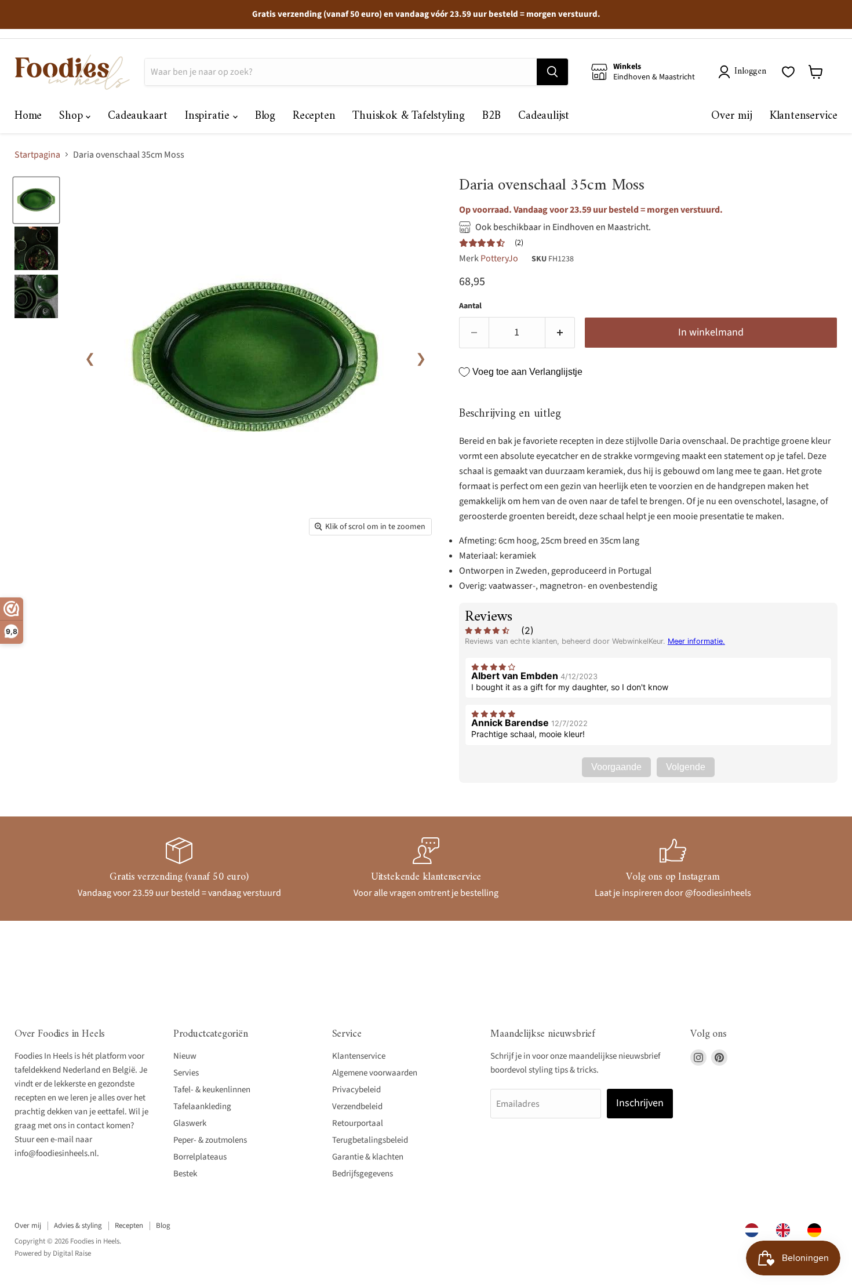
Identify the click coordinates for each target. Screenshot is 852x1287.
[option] (786, 1230)
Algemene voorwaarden (374, 1073)
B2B (491, 116)
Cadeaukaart (138, 116)
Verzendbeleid (357, 1106)
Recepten (314, 116)
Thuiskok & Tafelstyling (408, 116)
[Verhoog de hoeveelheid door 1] (560, 333)
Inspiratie (209, 116)
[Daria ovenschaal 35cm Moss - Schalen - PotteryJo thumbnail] (36, 200)
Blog (265, 116)
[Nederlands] (754, 1230)
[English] (786, 1230)
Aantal (470, 306)
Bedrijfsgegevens (362, 1174)
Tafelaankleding (202, 1106)
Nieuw (184, 1056)
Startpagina (37, 155)
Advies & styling (78, 1225)
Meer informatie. (696, 641)
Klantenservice (804, 116)
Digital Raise (72, 1253)
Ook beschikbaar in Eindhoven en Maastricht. (563, 227)
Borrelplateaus (200, 1157)
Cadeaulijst (543, 116)
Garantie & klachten (367, 1157)
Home (28, 116)
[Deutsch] (817, 1230)
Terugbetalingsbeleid (370, 1140)
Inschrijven (640, 1103)
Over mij (731, 116)
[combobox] (754, 1230)
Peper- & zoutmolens (210, 1140)
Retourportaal (357, 1123)
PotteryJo (499, 258)
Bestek (185, 1174)
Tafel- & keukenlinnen (211, 1090)
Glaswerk (189, 1123)
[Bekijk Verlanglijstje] (788, 72)
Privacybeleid (356, 1090)
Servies (186, 1073)
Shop (72, 116)
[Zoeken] (552, 72)
